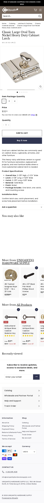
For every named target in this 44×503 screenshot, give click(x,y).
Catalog (12, 23)
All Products (24, 304)
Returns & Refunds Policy (12, 432)
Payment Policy (8, 429)
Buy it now (22, 140)
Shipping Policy (8, 426)
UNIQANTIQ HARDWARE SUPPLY (18, 262)
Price (4, 107)
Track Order (27, 434)
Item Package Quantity (13, 96)
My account (26, 438)
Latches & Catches (25, 23)
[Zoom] (40, 86)
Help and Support (29, 431)
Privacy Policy (7, 435)
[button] (10, 336)
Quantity (6, 120)
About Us (5, 423)
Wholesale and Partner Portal (31, 427)
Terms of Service (8, 439)
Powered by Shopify (10, 498)
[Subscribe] (36, 377)
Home (4, 23)
